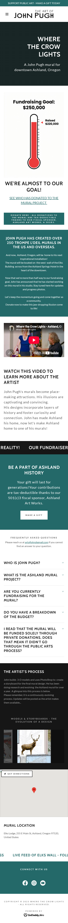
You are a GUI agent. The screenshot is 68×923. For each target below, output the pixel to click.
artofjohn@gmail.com (36, 542)
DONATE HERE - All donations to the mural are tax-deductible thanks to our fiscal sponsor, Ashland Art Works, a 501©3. (34, 218)
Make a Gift (34, 515)
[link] (34, 14)
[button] (5, 14)
